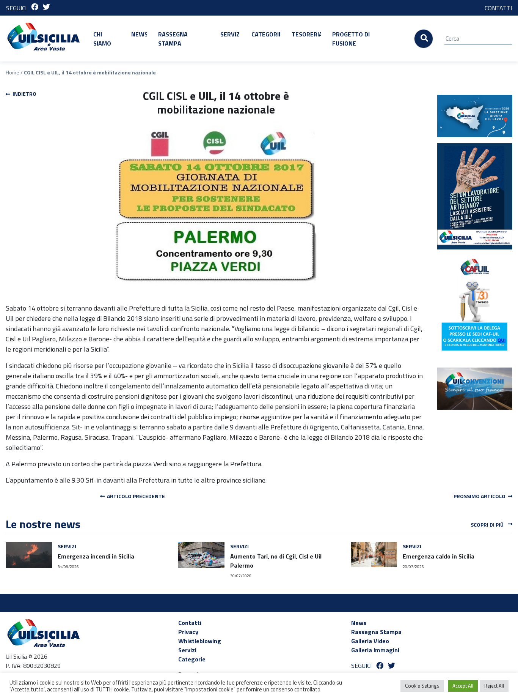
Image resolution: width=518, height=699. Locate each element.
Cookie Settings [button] (422, 686)
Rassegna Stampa (173, 39)
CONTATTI (498, 8)
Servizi (230, 34)
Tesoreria (306, 34)
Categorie (265, 34)
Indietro (23, 94)
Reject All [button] (494, 686)
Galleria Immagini (375, 650)
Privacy (188, 631)
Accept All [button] (462, 686)
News (139, 34)
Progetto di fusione (351, 39)
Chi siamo (102, 39)
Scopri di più (488, 525)
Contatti (189, 622)
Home (12, 72)
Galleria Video (370, 640)
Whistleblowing (199, 640)
